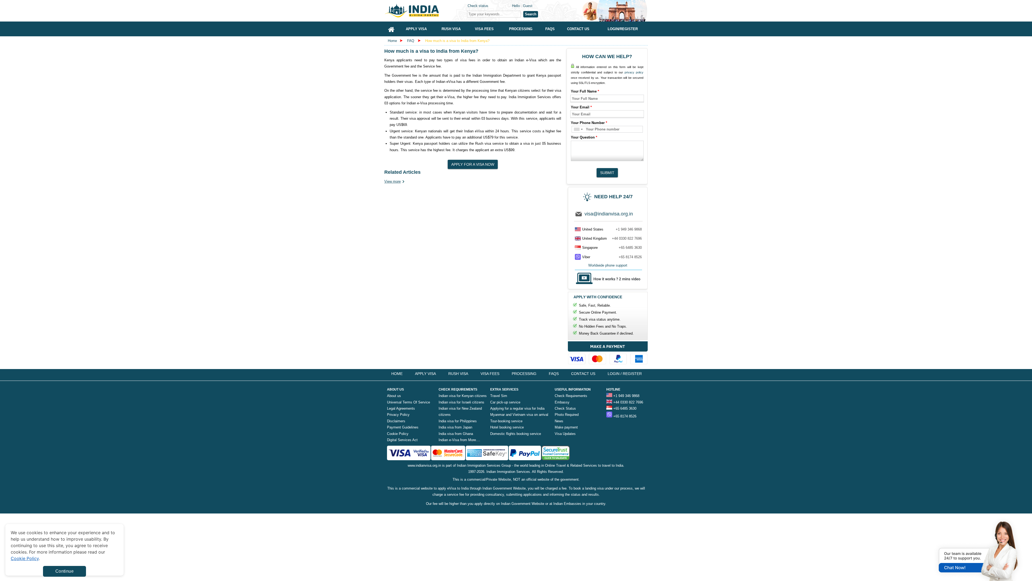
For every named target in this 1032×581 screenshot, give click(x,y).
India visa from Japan (455, 427)
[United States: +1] (578, 129)
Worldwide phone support (607, 265)
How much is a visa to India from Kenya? (457, 41)
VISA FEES (490, 373)
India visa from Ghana (456, 434)
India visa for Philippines (458, 421)
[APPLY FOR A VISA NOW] (473, 163)
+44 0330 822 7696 (627, 238)
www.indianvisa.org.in (424, 465)
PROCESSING (524, 373)
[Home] (391, 29)
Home (392, 41)
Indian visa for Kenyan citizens (463, 396)
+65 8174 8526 (630, 257)
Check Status (565, 408)
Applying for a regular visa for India (517, 408)
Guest (527, 6)
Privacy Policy (398, 415)
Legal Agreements (401, 408)
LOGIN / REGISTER (625, 373)
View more (392, 181)
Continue (64, 571)
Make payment (566, 427)
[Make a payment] (608, 354)
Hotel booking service (507, 427)
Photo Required (567, 415)
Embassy (562, 402)
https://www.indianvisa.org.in (424, 10)
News (559, 421)
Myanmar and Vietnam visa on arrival (519, 415)
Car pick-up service (505, 402)
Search (530, 14)
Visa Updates (565, 434)
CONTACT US (583, 373)
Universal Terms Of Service (408, 402)
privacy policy (634, 72)
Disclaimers (396, 421)
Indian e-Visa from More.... (459, 440)
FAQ (410, 41)
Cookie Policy (397, 434)
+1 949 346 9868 (629, 229)
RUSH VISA (458, 373)
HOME (397, 373)
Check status (478, 6)
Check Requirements (571, 396)
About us (394, 396)
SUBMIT (607, 173)
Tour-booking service (506, 421)
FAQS (554, 373)
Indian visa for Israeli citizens (461, 402)
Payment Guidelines (402, 427)
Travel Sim (498, 396)
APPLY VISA (425, 373)
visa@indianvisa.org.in (609, 214)
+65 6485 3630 (630, 248)
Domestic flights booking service (515, 434)
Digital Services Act (402, 440)
